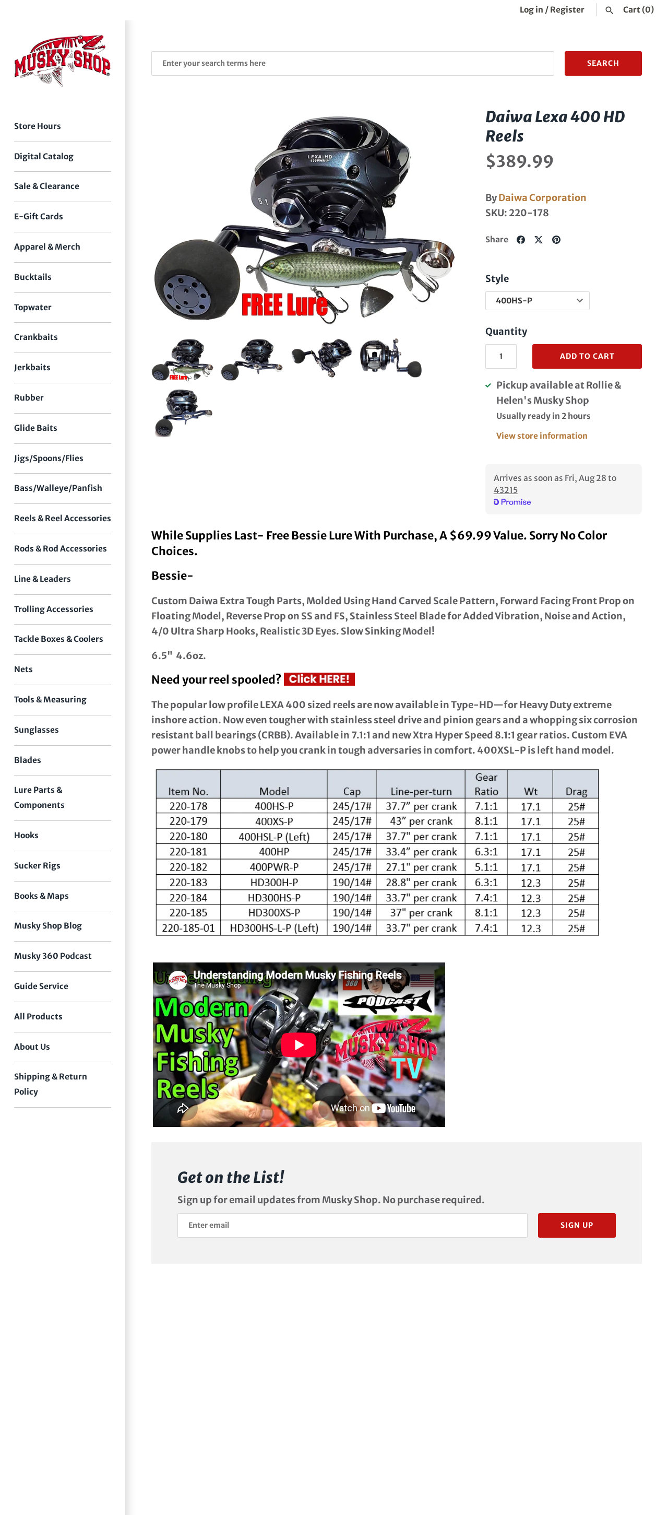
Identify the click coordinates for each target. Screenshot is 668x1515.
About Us (32, 1047)
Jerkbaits (32, 367)
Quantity (506, 331)
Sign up (576, 1225)
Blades (27, 760)
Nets (23, 669)
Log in (531, 10)
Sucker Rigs (37, 866)
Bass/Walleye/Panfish (58, 488)
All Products (38, 1016)
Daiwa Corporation (542, 198)
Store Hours (37, 126)
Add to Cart (587, 356)
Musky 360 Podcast (53, 956)
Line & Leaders (42, 579)
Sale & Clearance (46, 186)
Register (567, 10)
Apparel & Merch (47, 247)
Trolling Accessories (53, 609)
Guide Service (41, 986)
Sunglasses (36, 730)
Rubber (29, 398)
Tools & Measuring (50, 699)
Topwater (33, 307)
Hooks (26, 835)
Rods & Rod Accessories (60, 549)
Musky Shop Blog (48, 926)
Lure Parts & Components (39, 797)
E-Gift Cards (38, 216)
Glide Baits (35, 428)
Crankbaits (36, 337)
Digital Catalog (44, 156)
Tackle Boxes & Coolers (58, 639)
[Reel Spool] (319, 680)
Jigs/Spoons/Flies (49, 458)
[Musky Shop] (62, 60)
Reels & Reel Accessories (62, 518)
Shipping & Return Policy (50, 1084)
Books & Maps (41, 896)
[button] (436, 217)
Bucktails (33, 277)
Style (497, 279)
